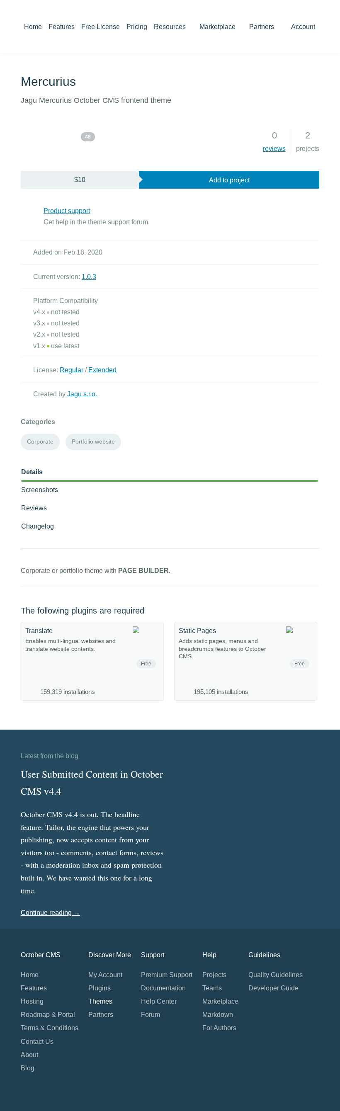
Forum (150, 1014)
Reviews (34, 508)
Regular (71, 370)
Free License (100, 26)
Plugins (99, 988)
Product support (67, 210)
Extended (102, 370)
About (29, 1054)
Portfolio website (93, 441)
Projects (214, 974)
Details (32, 471)
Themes (100, 1001)
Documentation (163, 988)
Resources (170, 26)
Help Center (159, 1001)
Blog (27, 1068)
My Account (105, 974)
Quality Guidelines (275, 974)
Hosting (32, 1001)
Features (62, 26)
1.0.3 (89, 276)
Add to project (229, 180)
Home (33, 26)
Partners (261, 26)
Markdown (217, 1014)
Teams (212, 988)
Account (304, 26)
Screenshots (39, 489)
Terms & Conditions (49, 1027)
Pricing (136, 26)
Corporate (40, 441)
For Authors (219, 1027)
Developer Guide (273, 988)
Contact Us (37, 1041)
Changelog (37, 526)
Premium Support (166, 974)
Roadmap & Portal (48, 1014)
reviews (274, 148)
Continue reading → (50, 912)
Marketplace (218, 26)
